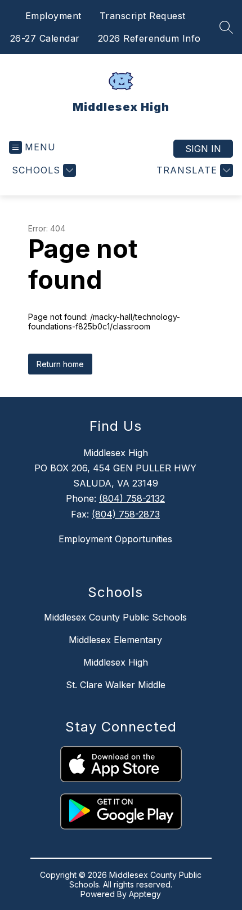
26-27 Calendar (45, 38)
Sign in (203, 148)
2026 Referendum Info (149, 38)
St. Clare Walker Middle (115, 684)
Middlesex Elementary (115, 639)
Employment (53, 15)
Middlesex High (115, 662)
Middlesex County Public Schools (115, 617)
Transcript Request (143, 15)
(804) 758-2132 (132, 498)
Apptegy (145, 894)
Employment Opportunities (115, 539)
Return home (60, 364)
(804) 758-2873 (126, 514)
